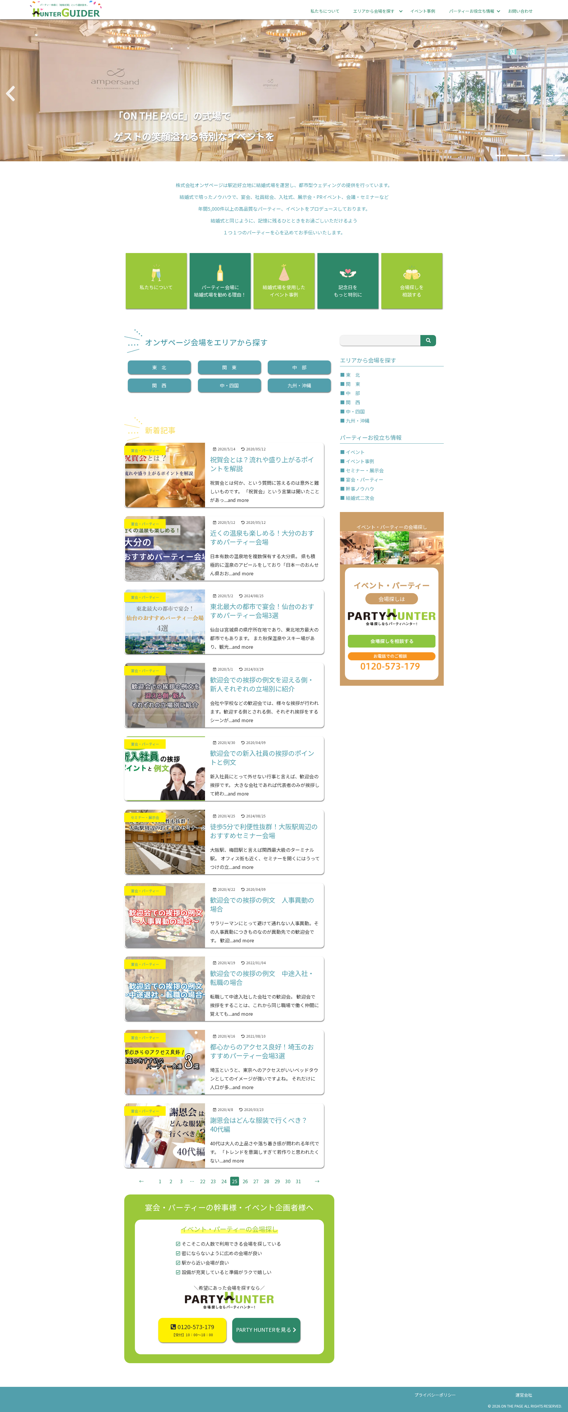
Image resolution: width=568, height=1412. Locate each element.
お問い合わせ (520, 11)
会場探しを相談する (412, 291)
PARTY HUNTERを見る (263, 1329)
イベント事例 (422, 11)
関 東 (229, 367)
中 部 (299, 367)
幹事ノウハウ (360, 488)
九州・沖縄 (299, 385)
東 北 (159, 367)
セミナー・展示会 (365, 470)
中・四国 (229, 385)
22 (202, 1181)
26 (245, 1181)
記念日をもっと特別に (348, 291)
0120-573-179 (193, 1329)
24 (224, 1181)
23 (213, 1181)
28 (266, 1181)
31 (298, 1181)
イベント (355, 451)
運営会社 (524, 1395)
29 (277, 1181)
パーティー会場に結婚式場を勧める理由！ (220, 291)
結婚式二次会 (360, 497)
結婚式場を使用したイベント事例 (284, 291)
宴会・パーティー (364, 479)
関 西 (159, 385)
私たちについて (325, 11)
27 (256, 1181)
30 (288, 1181)
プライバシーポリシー (435, 1395)
